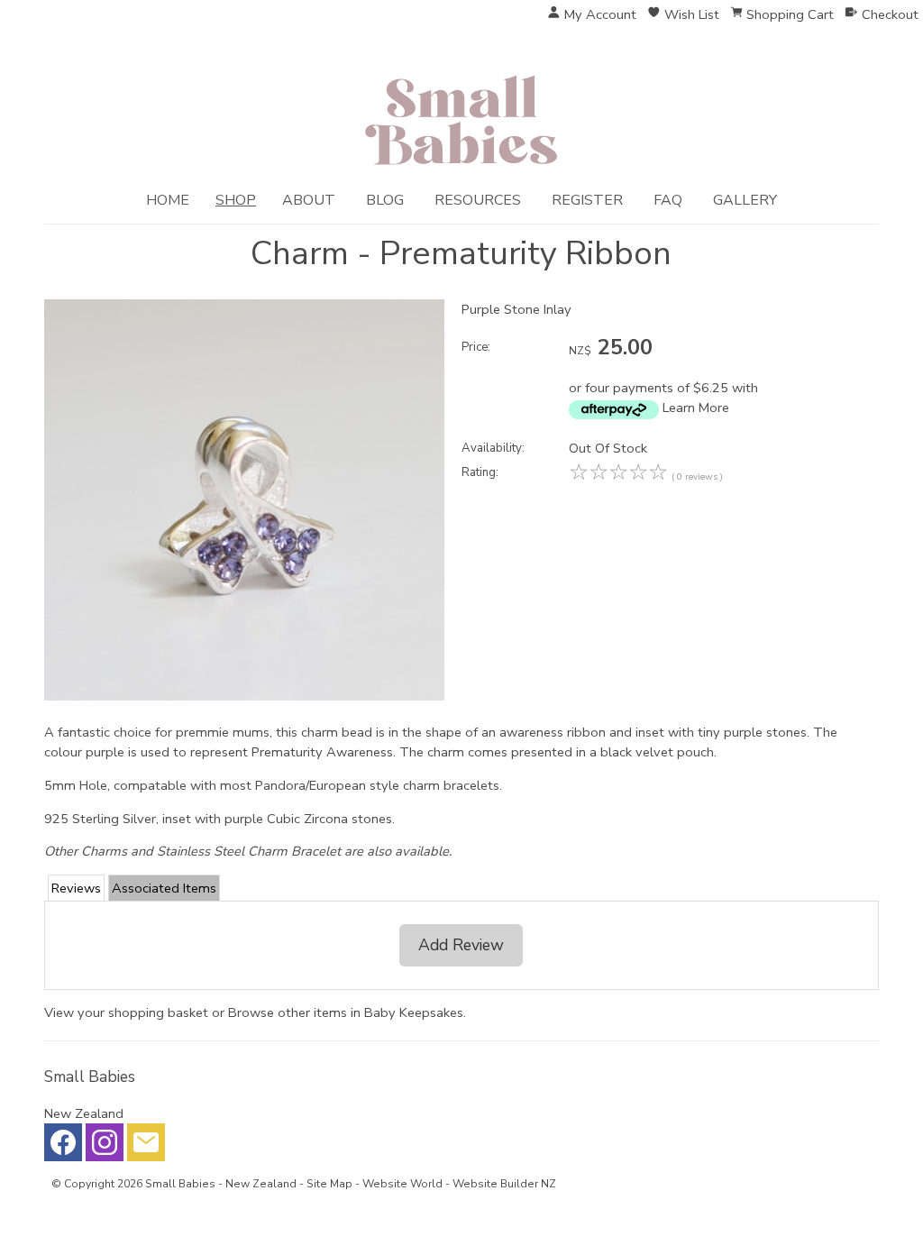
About (308, 200)
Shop (235, 200)
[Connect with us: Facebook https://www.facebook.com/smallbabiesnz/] (63, 1147)
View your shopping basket (126, 1012)
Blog (385, 200)
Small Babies (180, 1184)
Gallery (745, 200)
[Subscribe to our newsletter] (146, 1147)
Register (587, 200)
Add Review (461, 945)
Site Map (329, 1184)
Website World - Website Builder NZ (459, 1184)
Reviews (76, 888)
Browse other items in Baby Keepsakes (345, 1012)
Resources (477, 200)
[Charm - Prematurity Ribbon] (244, 696)
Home (167, 200)
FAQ (667, 200)
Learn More (696, 407)
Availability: (493, 448)
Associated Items (164, 888)
